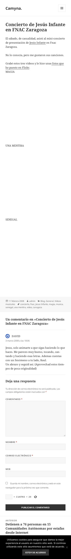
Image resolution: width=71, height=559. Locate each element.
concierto (24, 304)
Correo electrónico (19, 455)
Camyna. (14, 8)
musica (59, 304)
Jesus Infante (42, 304)
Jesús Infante (37, 42)
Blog (42, 301)
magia (52, 304)
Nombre (11, 442)
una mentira (20, 307)
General (50, 301)
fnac (32, 304)
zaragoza (37, 307)
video (29, 307)
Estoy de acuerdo (35, 552)
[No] (66, 547)
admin (32, 301)
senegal (9, 307)
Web (8, 469)
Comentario (14, 399)
